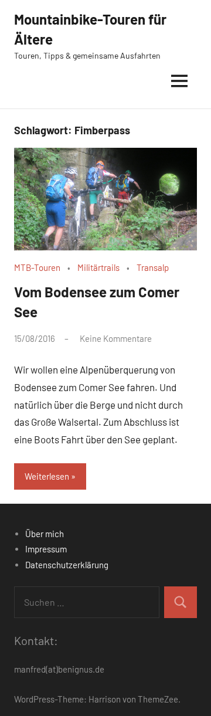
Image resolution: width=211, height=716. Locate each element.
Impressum (46, 549)
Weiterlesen (47, 476)
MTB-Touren (37, 267)
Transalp (153, 267)
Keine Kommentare (116, 338)
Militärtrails (98, 267)
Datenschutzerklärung (66, 564)
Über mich (44, 533)
